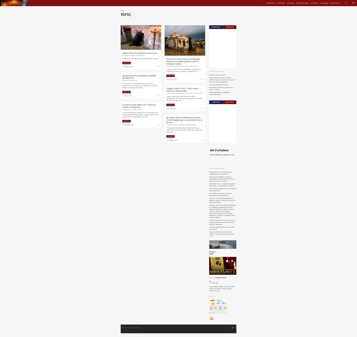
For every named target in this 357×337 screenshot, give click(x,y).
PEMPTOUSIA (216, 102)
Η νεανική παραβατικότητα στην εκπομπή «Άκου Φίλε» (221, 228)
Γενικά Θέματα (132, 55)
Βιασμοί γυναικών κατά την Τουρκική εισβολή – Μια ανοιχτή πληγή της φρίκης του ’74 (221, 234)
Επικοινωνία (335, 3)
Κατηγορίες (271, 3)
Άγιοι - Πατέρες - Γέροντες (135, 109)
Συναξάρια (315, 3)
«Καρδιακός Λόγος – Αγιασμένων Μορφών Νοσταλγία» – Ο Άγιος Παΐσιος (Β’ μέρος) (222, 185)
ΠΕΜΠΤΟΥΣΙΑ (216, 27)
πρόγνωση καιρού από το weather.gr (218, 311)
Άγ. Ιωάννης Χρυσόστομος (179, 93)
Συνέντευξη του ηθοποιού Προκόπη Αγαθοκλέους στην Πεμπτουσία (220, 194)
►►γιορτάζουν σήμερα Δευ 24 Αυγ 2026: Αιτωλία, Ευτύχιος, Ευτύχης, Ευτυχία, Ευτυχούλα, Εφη (222, 289)
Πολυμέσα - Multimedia (178, 124)
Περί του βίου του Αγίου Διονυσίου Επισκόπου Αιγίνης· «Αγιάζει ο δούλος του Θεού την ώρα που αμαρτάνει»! (222, 80)
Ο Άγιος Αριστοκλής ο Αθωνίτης (218, 85)
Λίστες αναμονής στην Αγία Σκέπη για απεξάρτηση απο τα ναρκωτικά (220, 173)
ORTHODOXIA (230, 102)
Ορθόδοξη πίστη (140, 55)
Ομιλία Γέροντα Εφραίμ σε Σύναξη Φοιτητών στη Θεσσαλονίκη (222, 190)
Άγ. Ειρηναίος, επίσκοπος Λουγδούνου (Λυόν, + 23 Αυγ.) (221, 88)
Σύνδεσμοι (281, 3)
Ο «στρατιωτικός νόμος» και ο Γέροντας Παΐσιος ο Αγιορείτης (139, 105)
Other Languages (302, 3)
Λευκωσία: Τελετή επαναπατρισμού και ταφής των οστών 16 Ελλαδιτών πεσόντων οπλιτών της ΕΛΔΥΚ (222, 200)
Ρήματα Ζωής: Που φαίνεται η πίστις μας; (139, 53)
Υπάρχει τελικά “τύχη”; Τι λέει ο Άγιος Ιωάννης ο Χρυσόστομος (182, 89)
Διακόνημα (325, 3)
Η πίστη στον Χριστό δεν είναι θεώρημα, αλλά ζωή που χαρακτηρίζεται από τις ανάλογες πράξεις (183, 61)
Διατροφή (290, 3)
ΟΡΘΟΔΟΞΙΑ (229, 27)
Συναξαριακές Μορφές (190, 124)
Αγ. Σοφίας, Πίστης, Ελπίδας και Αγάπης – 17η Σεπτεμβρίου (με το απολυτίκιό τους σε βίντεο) (184, 120)
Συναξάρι (215, 283)
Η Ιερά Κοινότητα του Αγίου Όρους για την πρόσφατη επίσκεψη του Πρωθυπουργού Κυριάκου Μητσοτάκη (222, 222)
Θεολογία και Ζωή (184, 66)
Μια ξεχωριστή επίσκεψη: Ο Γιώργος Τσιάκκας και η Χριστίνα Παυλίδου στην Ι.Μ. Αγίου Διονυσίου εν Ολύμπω (222, 179)
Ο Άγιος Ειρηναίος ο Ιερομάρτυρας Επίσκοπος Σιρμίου (219, 93)
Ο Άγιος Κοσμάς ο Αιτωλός (217, 75)
